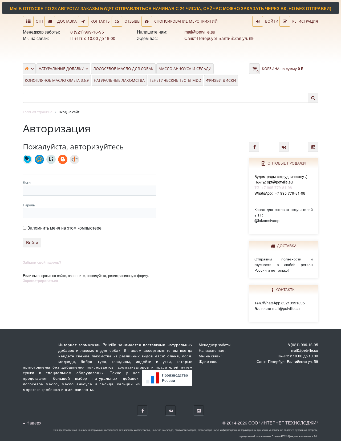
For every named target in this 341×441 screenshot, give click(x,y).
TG (280, 182)
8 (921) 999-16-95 (87, 32)
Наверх (33, 423)
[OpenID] (74, 159)
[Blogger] (62, 159)
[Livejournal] (27, 159)
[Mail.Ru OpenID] (39, 159)
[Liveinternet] (51, 159)
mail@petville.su (199, 32)
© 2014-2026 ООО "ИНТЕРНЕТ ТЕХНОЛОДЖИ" (270, 423)
